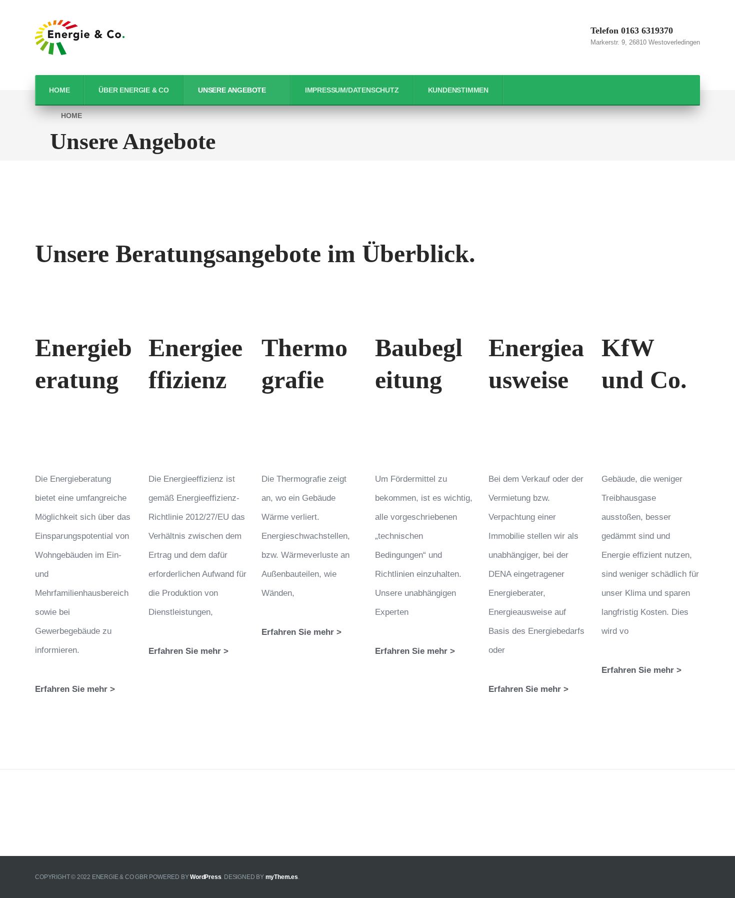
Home (59, 90)
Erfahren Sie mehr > (75, 689)
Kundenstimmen (458, 90)
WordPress (205, 876)
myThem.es (282, 876)
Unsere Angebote (232, 90)
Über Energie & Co (133, 90)
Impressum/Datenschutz (352, 90)
